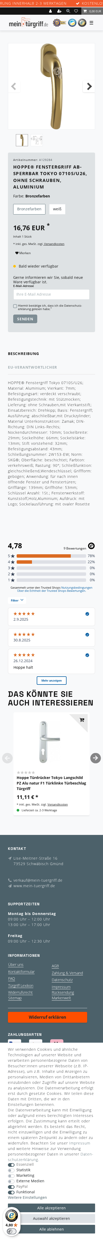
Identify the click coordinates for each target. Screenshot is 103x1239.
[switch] (11, 1231)
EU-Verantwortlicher (32, 367)
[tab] (51, 354)
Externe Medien (30, 1181)
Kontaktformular (21, 971)
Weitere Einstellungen (27, 1197)
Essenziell (25, 1164)
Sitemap (15, 997)
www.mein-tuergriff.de (34, 885)
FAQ (11, 978)
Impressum (61, 986)
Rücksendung (63, 992)
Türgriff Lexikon (20, 985)
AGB (55, 965)
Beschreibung (23, 353)
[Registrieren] (59, 11)
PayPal (22, 1186)
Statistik (23, 1170)
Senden (25, 318)
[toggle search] (68, 10)
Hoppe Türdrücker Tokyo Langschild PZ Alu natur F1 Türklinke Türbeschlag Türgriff (51, 783)
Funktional (25, 1192)
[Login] (51, 11)
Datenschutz (62, 979)
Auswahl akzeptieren (51, 1218)
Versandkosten (53, 244)
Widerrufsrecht (20, 992)
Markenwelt (61, 997)
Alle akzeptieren (51, 1207)
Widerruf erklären (47, 1017)
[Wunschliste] (76, 11)
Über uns (16, 964)
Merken (24, 253)
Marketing (25, 1175)
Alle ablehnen (51, 1229)
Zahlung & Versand (67, 972)
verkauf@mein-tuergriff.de (38, 880)
